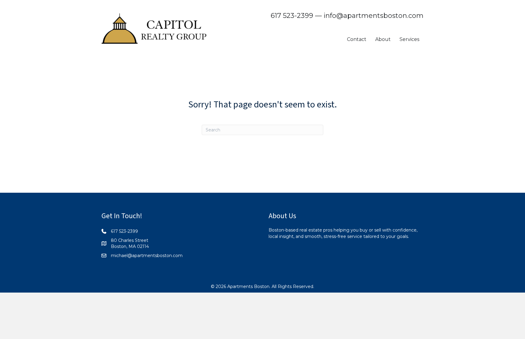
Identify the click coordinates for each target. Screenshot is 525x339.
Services (409, 39)
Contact (356, 39)
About (383, 39)
